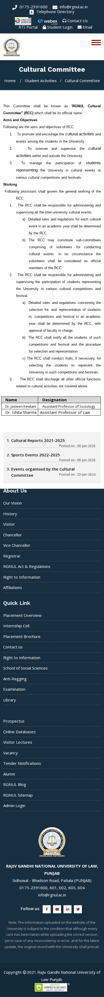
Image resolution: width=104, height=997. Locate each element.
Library (9, 699)
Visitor (9, 524)
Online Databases (19, 731)
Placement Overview (22, 615)
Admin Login (14, 805)
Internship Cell (16, 625)
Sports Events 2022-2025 (35, 454)
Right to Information (21, 577)
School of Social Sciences (25, 668)
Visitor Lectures (17, 742)
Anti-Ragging (15, 678)
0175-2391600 (32, 6)
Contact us (13, 647)
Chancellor (12, 534)
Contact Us (77, 20)
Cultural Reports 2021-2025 (38, 440)
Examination (14, 689)
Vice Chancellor (16, 545)
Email (87, 27)
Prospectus (14, 721)
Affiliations (12, 587)
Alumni (9, 774)
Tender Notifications (22, 763)
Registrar (12, 556)
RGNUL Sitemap (18, 795)
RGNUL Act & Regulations (26, 566)
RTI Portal (28, 27)
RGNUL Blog (14, 784)
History (10, 513)
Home (10, 80)
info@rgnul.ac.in (73, 6)
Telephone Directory (54, 11)
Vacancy (10, 752)
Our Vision (12, 503)
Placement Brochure (22, 636)
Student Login (60, 27)
